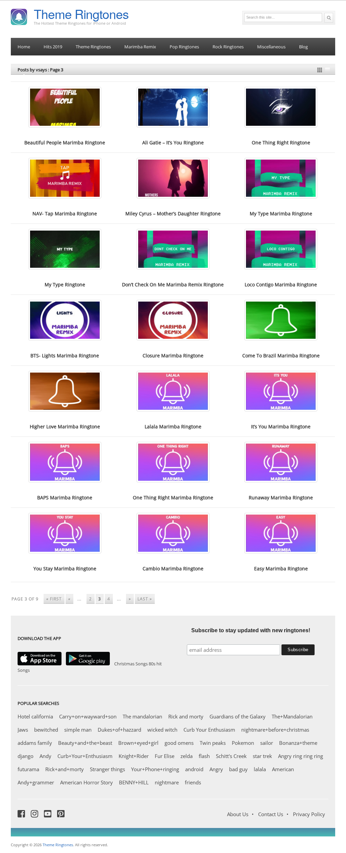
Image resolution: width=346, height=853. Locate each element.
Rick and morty (185, 716)
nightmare (167, 782)
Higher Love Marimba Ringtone (65, 426)
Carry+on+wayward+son (88, 716)
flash (204, 756)
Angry (216, 769)
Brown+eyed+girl (138, 742)
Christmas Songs (131, 664)
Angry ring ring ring (300, 756)
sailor (266, 742)
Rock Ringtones (228, 47)
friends (193, 782)
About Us (237, 814)
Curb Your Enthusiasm (209, 729)
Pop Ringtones (184, 47)
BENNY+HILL (134, 782)
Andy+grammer (36, 782)
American (283, 769)
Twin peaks (213, 742)
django (25, 756)
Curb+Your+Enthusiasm (85, 756)
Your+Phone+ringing (155, 769)
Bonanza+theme (298, 742)
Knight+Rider (134, 756)
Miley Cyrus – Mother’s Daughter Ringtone (173, 213)
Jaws (23, 729)
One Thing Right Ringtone (281, 142)
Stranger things (107, 769)
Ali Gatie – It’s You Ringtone (173, 142)
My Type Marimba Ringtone (281, 213)
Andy (45, 756)
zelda (186, 756)
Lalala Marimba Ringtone (173, 426)
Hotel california (35, 716)
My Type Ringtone (65, 284)
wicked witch (162, 729)
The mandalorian (142, 716)
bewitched (46, 729)
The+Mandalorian (292, 716)
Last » (145, 599)
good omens (179, 742)
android (194, 769)
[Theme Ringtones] (19, 16)
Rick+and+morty (64, 769)
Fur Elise (164, 756)
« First (54, 599)
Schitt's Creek (231, 756)
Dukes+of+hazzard (119, 729)
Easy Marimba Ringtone (281, 568)
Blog (303, 47)
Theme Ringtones (81, 14)
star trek (262, 756)
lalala (260, 769)
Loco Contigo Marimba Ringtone (281, 284)
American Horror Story (86, 782)
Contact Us (270, 814)
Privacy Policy (309, 814)
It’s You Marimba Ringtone (281, 426)
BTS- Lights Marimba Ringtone (64, 355)
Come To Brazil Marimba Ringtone (281, 355)
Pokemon (243, 742)
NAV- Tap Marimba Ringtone (64, 213)
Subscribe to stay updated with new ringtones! (250, 630)
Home (24, 47)
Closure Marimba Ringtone (173, 355)
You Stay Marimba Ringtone (64, 568)
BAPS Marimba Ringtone (64, 497)
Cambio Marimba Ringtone (173, 568)
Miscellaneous (271, 47)
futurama (28, 769)
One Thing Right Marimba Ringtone (173, 497)
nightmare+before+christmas (275, 729)
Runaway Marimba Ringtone (281, 497)
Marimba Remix (140, 47)
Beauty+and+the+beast (85, 742)
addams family (35, 742)
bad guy (238, 769)
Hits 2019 (53, 47)
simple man (78, 729)
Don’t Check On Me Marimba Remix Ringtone (173, 284)
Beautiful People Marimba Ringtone (64, 142)
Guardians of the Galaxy (237, 716)
